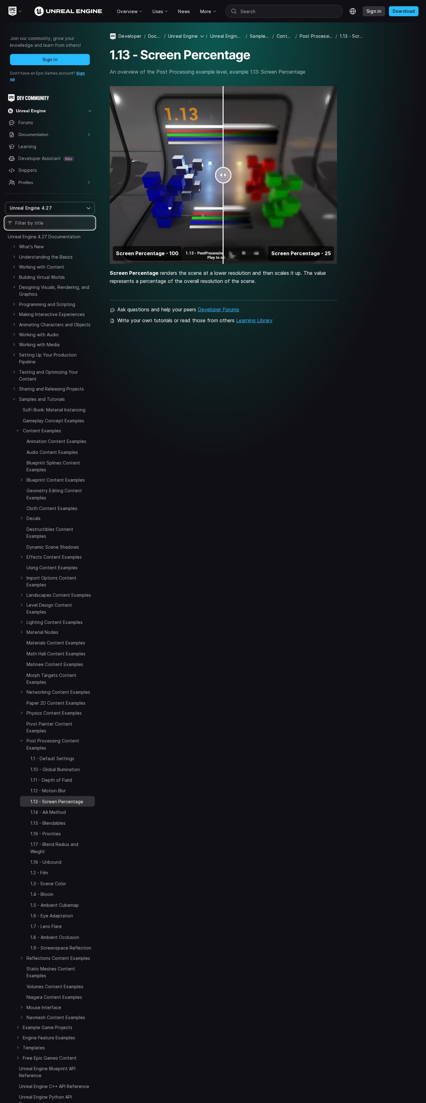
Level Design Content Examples (49, 608)
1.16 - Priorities (45, 833)
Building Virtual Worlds (42, 277)
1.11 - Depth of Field (51, 780)
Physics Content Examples (54, 713)
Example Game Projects (47, 1027)
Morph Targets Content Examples (51, 679)
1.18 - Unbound (45, 862)
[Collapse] (14, 398)
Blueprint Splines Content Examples (53, 466)
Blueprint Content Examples (56, 480)
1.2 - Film (39, 872)
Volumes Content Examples (55, 986)
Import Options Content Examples (51, 581)
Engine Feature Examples (49, 1037)
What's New (31, 246)
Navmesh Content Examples (56, 1017)
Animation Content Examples (56, 441)
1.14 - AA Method (48, 812)
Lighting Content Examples (55, 622)
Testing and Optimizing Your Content (48, 375)
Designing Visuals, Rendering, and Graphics (54, 290)
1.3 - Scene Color (48, 883)
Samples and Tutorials (42, 399)
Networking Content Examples (58, 692)
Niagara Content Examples (54, 997)
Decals (34, 518)
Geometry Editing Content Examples (54, 494)
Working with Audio (39, 334)
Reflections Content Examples (58, 958)
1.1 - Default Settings (52, 758)
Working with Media (39, 344)
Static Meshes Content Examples (51, 972)
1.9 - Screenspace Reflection (60, 947)
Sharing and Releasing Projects (51, 388)
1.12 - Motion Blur (48, 790)
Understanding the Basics (46, 257)
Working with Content (41, 267)
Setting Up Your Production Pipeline (48, 358)
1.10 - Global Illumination (55, 769)
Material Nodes (42, 632)
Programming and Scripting (47, 304)
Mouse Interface (44, 1007)
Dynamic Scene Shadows (53, 547)
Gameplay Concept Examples (53, 420)
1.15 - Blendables (47, 823)
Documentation (155, 36)
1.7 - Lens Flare (46, 926)
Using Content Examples (52, 567)
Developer (130, 36)
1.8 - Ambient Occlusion (54, 937)
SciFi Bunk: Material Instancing (54, 409)
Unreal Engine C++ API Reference (54, 1086)
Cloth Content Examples (52, 508)
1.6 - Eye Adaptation (51, 915)
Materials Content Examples (56, 642)
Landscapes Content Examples (59, 595)
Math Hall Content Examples (56, 653)
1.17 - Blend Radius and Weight (54, 848)
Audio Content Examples (52, 452)
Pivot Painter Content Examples (49, 727)
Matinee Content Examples (55, 664)
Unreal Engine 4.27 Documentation (44, 236)
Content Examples (42, 430)
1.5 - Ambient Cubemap (54, 905)
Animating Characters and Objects (54, 324)
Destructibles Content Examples (50, 533)
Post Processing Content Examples (53, 744)
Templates (34, 1047)
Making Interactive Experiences (52, 314)
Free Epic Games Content (50, 1058)
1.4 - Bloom (41, 894)
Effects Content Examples (54, 557)
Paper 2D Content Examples (56, 703)
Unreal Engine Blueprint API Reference (47, 1072)
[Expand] (14, 246)
